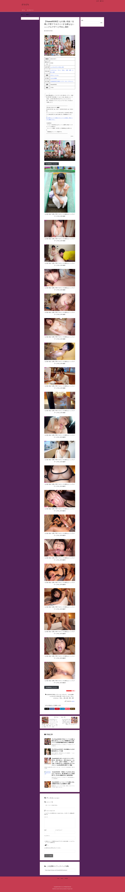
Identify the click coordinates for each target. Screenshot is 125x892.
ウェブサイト (47, 835)
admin (73, 701)
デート (59, 70)
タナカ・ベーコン (54, 75)
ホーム (23, 14)
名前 (45, 830)
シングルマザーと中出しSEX (57, 67)
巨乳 (70, 70)
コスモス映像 (53, 78)
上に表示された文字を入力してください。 (53, 847)
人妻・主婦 (65, 698)
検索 (82, 20)
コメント (46, 816)
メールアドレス (58, 830)
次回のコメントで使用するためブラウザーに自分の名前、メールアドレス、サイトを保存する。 (60, 842)
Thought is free (69, 888)
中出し (63, 70)
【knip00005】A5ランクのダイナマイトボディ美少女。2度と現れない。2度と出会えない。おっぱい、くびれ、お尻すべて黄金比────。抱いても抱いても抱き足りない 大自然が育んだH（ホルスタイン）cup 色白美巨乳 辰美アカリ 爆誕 (63, 762)
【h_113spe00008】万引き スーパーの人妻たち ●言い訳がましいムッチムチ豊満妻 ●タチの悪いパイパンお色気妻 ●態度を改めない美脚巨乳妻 (63, 740)
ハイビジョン (53, 70)
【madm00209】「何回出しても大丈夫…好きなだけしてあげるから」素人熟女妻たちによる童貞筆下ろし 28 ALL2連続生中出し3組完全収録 (63, 773)
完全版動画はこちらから (51, 163)
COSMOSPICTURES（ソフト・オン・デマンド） (62, 81)
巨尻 (67, 70)
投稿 (28, 14)
